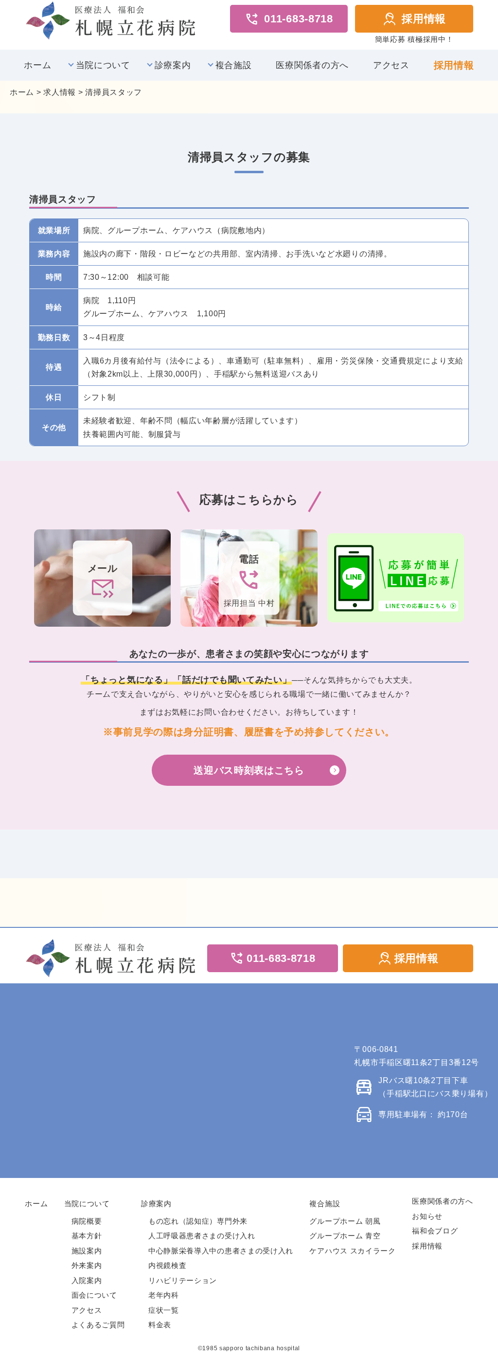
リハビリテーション (182, 1280)
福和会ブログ (435, 1231)
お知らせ (427, 1216)
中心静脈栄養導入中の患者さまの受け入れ (220, 1251)
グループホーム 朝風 (344, 1221)
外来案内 (86, 1265)
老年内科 (163, 1295)
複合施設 (233, 65)
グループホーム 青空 (344, 1235)
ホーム (37, 65)
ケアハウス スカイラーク (352, 1251)
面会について (94, 1295)
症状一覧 (163, 1310)
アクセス (391, 65)
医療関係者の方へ (312, 65)
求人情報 (59, 92)
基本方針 (86, 1235)
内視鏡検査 (167, 1265)
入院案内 (86, 1280)
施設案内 (86, 1251)
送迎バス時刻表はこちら (249, 770)
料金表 (159, 1325)
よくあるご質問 (98, 1325)
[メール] (102, 577)
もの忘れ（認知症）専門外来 (198, 1221)
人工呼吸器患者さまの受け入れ (201, 1235)
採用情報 (424, 19)
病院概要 (86, 1221)
